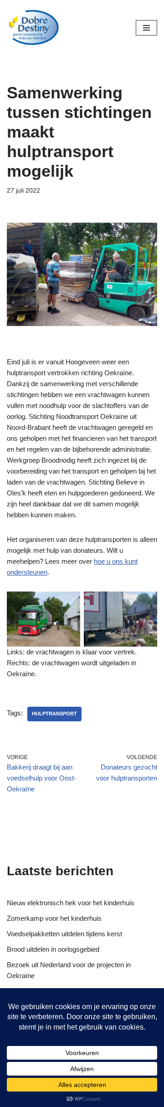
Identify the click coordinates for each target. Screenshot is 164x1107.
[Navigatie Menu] (146, 28)
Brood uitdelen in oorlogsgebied (53, 949)
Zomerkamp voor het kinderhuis (54, 918)
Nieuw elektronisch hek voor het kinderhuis (70, 903)
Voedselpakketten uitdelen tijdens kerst (64, 934)
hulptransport (54, 713)
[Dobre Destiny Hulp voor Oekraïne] (34, 27)
